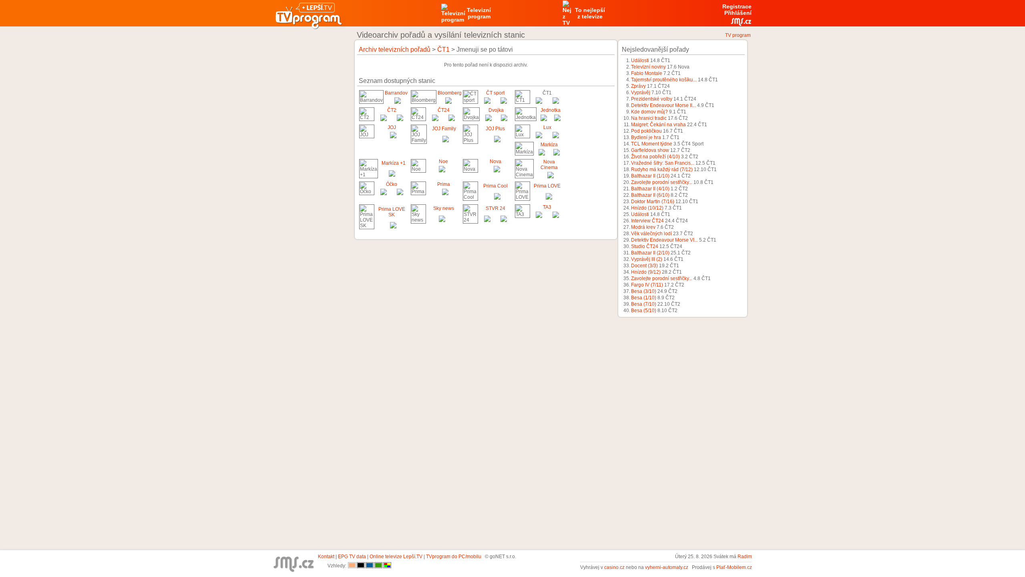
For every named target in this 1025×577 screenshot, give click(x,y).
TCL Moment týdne (651, 144)
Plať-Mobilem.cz (734, 567)
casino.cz (614, 567)
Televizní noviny (648, 67)
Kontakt (326, 556)
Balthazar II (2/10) (650, 253)
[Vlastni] (387, 566)
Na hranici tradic (649, 118)
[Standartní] (352, 566)
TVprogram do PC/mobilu (453, 556)
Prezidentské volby (651, 99)
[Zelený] (378, 566)
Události (640, 60)
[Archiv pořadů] (397, 102)
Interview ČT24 (647, 221)
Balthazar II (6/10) (650, 195)
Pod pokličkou (646, 131)
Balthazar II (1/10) (650, 176)
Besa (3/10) (643, 291)
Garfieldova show (650, 150)
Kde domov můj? (649, 112)
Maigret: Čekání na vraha (658, 124)
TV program (738, 35)
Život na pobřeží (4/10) (655, 156)
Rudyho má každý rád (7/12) (662, 169)
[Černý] (360, 566)
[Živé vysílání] (448, 102)
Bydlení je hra (646, 137)
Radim (745, 556)
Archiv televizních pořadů (394, 49)
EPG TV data (352, 556)
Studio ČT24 (644, 246)
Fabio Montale (646, 73)
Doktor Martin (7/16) (652, 201)
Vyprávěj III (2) (646, 259)
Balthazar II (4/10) (650, 189)
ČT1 (443, 49)
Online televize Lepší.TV (396, 556)
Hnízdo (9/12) (646, 272)
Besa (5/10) (643, 310)
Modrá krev (643, 227)
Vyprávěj (640, 92)
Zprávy (638, 86)
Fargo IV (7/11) (647, 285)
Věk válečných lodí (651, 233)
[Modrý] (369, 566)
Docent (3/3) (644, 265)
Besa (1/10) (643, 298)
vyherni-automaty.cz (666, 567)
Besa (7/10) (643, 304)
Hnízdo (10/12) (647, 208)
